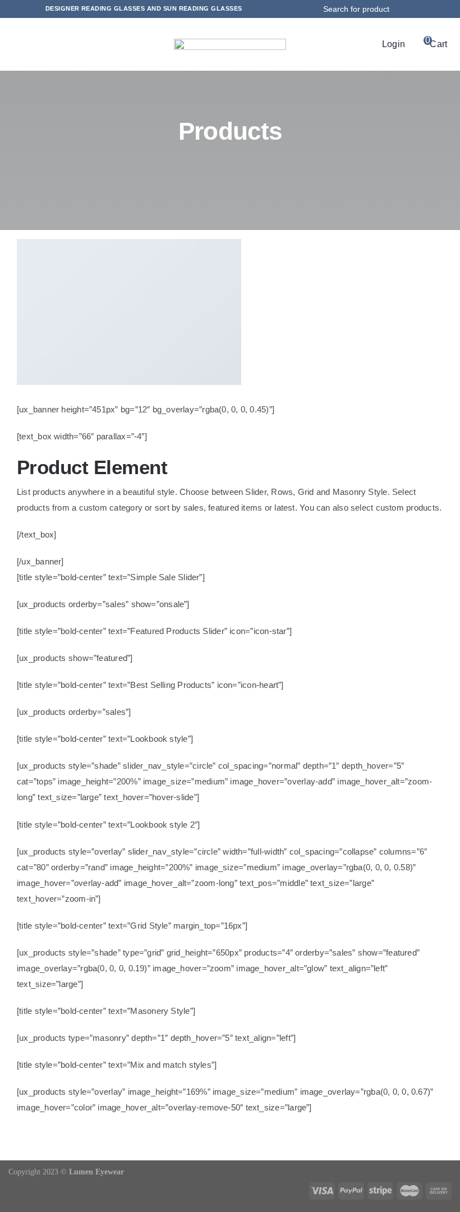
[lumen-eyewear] (230, 43)
